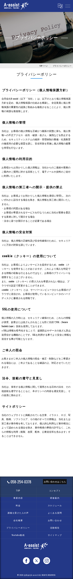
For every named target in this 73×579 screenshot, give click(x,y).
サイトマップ (55, 534)
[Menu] (67, 6)
